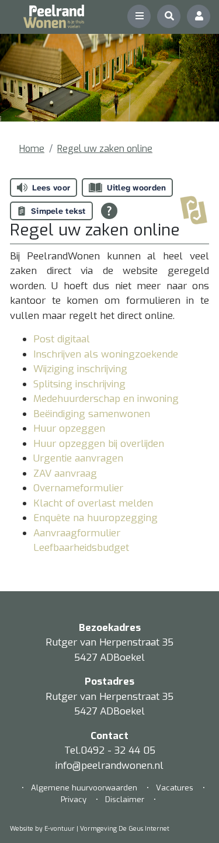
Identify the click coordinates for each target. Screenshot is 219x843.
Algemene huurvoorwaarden (85, 788)
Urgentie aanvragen (78, 458)
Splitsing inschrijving (79, 384)
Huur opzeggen (69, 428)
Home (31, 149)
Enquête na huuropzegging (95, 518)
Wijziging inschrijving (80, 369)
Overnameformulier (78, 488)
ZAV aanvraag (65, 473)
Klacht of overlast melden (93, 503)
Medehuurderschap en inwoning (106, 398)
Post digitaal (61, 339)
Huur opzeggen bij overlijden (98, 443)
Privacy (73, 799)
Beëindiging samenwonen (91, 414)
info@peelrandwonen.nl (109, 765)
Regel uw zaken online (104, 149)
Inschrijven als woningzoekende (105, 354)
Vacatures (174, 788)
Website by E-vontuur (42, 828)
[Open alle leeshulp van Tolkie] (109, 211)
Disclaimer (124, 799)
